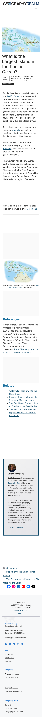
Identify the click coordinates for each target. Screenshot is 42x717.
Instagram (19, 527)
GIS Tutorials (9, 658)
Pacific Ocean (13, 96)
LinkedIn (11, 527)
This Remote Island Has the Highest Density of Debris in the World (22, 412)
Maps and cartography (13, 691)
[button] (30, 8)
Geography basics (11, 688)
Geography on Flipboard (14, 712)
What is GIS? (9, 655)
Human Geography (12, 677)
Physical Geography (12, 674)
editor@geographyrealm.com (15, 638)
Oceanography (8, 84)
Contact (8, 705)
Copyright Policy (11, 708)
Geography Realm (14, 483)
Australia (16, 130)
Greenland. (32, 209)
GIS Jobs (8, 661)
